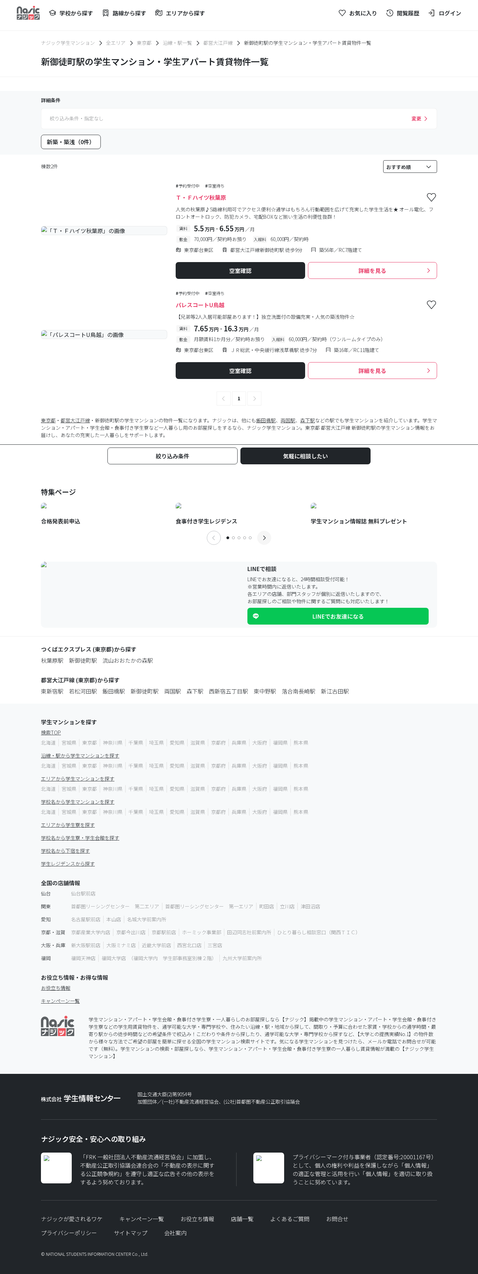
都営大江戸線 (218, 42)
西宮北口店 (189, 945)
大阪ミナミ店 (121, 945)
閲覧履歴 (408, 13)
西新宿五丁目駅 (228, 691)
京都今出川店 (131, 932)
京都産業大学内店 (90, 932)
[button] (224, 399)
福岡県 (280, 742)
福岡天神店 (83, 958)
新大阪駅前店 (85, 945)
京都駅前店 (164, 932)
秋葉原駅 (52, 660)
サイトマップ (130, 1233)
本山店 (113, 919)
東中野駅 (265, 691)
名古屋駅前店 (85, 919)
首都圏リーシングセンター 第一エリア (209, 906)
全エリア (116, 42)
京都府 (218, 742)
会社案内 (175, 1233)
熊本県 (301, 742)
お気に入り (363, 13)
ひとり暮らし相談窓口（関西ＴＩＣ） (318, 932)
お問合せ (337, 1219)
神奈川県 (112, 742)
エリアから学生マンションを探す (77, 778)
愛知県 (177, 742)
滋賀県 (197, 742)
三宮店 (215, 945)
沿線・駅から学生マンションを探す (80, 755)
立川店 (287, 906)
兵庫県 (239, 742)
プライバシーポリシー (69, 1233)
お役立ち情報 (55, 987)
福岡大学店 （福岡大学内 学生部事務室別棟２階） (159, 958)
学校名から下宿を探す (65, 850)
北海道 (48, 742)
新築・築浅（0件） (71, 142)
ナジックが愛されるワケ (72, 1219)
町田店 (266, 906)
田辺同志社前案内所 (249, 932)
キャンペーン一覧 (60, 1000)
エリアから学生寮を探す (68, 824)
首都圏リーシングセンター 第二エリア (115, 906)
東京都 (144, 42)
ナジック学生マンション (68, 42)
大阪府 (259, 742)
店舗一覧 (242, 1219)
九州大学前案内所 (242, 958)
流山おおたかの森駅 (128, 660)
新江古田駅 (335, 691)
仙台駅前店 (83, 893)
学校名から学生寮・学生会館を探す (80, 837)
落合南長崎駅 (298, 691)
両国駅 (288, 420)
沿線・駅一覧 (177, 42)
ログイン (450, 13)
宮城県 (69, 742)
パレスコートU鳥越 (200, 305)
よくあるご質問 (289, 1219)
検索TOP (51, 732)
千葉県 (135, 742)
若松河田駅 (83, 691)
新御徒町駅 (83, 660)
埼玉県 (156, 742)
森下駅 (307, 420)
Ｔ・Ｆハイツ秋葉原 (201, 197)
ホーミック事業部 (201, 932)
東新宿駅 (52, 691)
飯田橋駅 (266, 420)
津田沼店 (310, 906)
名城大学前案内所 (146, 919)
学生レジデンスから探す (68, 863)
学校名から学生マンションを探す (77, 801)
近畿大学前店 (156, 945)
